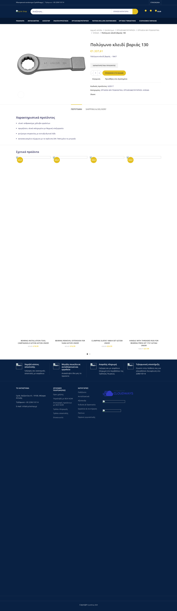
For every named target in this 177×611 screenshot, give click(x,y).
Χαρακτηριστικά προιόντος (104, 65)
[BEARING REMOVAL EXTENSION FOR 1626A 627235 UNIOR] (70, 247)
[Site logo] (21, 11)
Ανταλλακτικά (83, 396)
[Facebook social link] (146, 2)
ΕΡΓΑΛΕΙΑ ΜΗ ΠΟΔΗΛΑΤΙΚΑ (148, 30)
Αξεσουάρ (82, 400)
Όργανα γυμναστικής (86, 417)
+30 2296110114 (58, 2)
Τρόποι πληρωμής (60, 409)
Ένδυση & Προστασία (86, 404)
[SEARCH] (135, 11)
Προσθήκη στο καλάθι (114, 73)
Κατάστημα (109, 30)
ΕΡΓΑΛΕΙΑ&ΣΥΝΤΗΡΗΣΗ (126, 30)
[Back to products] (94, 38)
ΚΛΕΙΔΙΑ (96, 33)
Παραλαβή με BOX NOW (63, 398)
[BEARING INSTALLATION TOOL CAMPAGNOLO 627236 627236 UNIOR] (33, 247)
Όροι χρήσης (58, 394)
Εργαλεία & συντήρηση (87, 409)
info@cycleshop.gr (29, 406)
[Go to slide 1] (87, 354)
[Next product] (97, 38)
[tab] (76, 108)
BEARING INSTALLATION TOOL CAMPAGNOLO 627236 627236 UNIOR (33, 341)
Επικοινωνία (58, 417)
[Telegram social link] (105, 94)
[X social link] (100, 94)
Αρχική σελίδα (96, 30)
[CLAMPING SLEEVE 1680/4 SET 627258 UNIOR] (107, 247)
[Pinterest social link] (102, 94)
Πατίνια (81, 413)
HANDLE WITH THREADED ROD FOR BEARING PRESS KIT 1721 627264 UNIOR (143, 343)
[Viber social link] (108, 94)
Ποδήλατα (82, 392)
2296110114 (141, 374)
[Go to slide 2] (89, 354)
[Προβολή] (21, 95)
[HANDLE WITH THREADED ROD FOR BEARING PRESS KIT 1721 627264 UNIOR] (144, 247)
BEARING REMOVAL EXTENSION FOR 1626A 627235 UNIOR (70, 341)
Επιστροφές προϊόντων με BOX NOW (62, 404)
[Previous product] (91, 38)
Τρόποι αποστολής (60, 413)
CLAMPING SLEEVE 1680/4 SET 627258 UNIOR (107, 341)
